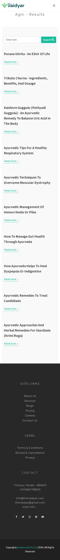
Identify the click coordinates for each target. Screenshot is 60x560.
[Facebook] (16, 517)
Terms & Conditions (30, 447)
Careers (30, 415)
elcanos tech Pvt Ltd (27, 547)
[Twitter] (23, 517)
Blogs (30, 405)
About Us (30, 396)
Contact (30, 473)
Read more (10, 61)
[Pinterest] (36, 517)
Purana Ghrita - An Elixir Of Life (27, 54)
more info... (30, 506)
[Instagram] (29, 517)
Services (30, 400)
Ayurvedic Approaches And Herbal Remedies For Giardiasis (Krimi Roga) (27, 330)
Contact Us (30, 420)
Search (47, 39)
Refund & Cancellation (30, 452)
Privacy (30, 457)
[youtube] (42, 517)
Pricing (30, 410)
